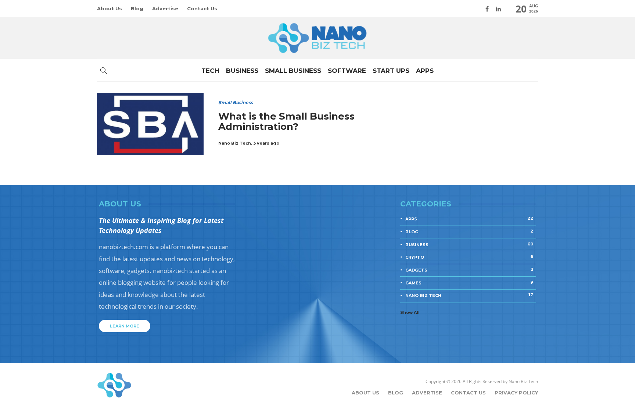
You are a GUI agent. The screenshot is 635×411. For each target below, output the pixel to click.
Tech (210, 70)
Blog (137, 8)
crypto (469, 257)
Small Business (293, 70)
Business (242, 70)
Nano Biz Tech (234, 143)
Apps (425, 70)
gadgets (469, 270)
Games (469, 283)
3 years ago (266, 143)
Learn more (124, 326)
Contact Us (202, 8)
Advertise (165, 8)
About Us (109, 8)
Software (347, 70)
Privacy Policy (516, 393)
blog (469, 231)
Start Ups (391, 70)
